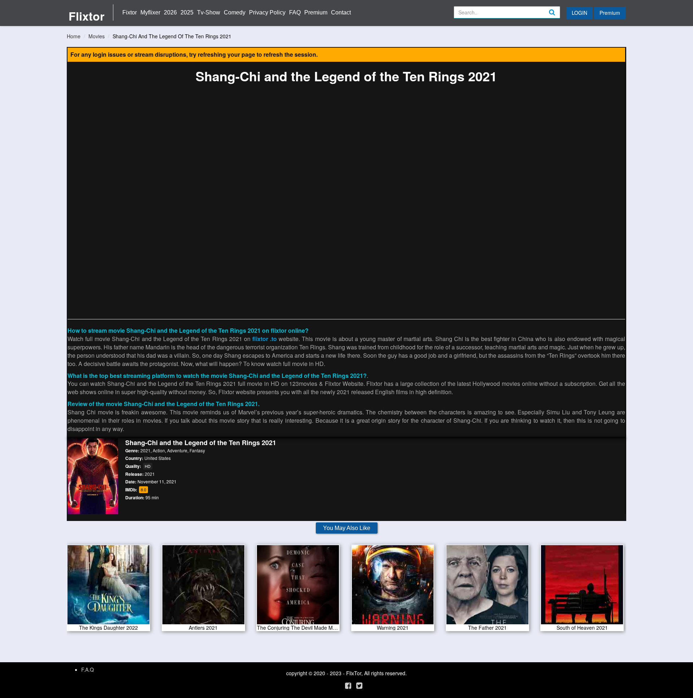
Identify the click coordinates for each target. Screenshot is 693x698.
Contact (341, 12)
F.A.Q (87, 669)
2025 (186, 12)
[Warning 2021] (393, 587)
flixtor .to (264, 339)
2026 (170, 12)
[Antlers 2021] (203, 587)
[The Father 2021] (487, 587)
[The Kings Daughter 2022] (108, 587)
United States (157, 458)
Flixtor (86, 16)
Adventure (177, 450)
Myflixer (150, 12)
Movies (96, 36)
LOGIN (579, 12)
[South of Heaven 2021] (582, 587)
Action (159, 450)
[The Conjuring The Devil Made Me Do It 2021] (298, 587)
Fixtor (129, 12)
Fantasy (197, 450)
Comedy (234, 12)
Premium (315, 12)
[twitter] (359, 685)
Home (73, 36)
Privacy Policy (267, 12)
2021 (145, 450)
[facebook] (348, 685)
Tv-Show (208, 12)
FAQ (295, 12)
